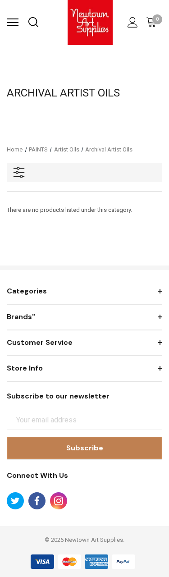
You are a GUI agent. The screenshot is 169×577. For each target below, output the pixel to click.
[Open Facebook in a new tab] (37, 500)
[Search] (32, 22)
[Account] (131, 22)
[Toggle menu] (12, 22)
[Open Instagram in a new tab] (58, 500)
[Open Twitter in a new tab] (15, 500)
